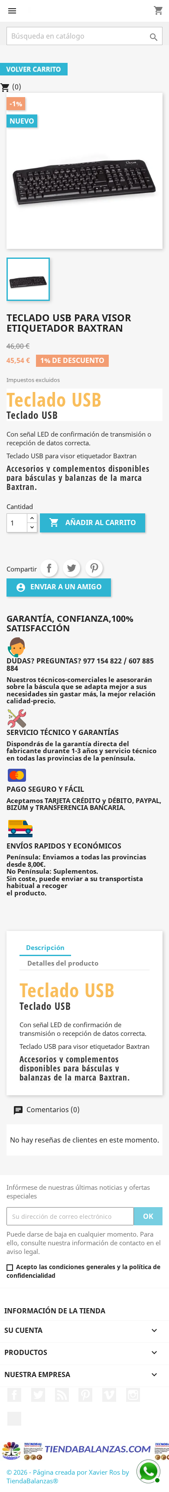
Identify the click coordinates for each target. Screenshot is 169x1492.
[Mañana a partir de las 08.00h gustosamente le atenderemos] (147, 1470)
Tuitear (71, 568)
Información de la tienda (54, 1311)
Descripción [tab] (45, 947)
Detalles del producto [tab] (62, 963)
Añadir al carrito (92, 522)
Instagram (133, 1395)
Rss (62, 1395)
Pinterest (94, 568)
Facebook (14, 1395)
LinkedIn (14, 1419)
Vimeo (109, 1395)
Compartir (49, 568)
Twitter (38, 1395)
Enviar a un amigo (59, 587)
